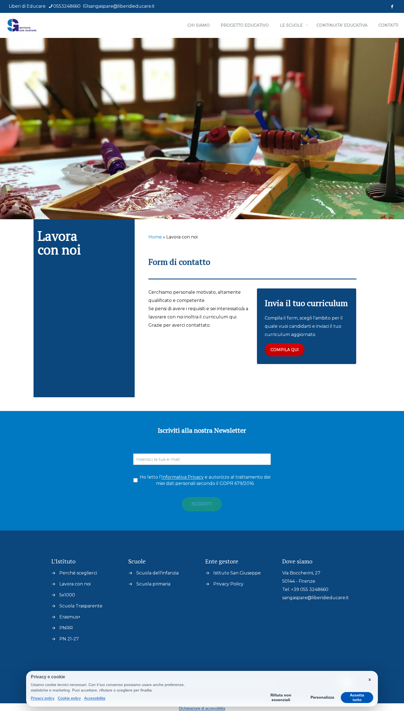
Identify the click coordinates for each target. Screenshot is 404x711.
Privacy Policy (228, 584)
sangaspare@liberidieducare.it (121, 6)
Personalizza (322, 697)
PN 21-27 (69, 638)
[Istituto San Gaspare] (22, 25)
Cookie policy (69, 698)
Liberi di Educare (27, 6)
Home (155, 237)
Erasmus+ (70, 617)
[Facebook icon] (392, 6)
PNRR (66, 628)
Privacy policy (42, 698)
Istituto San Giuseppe (237, 573)
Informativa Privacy (182, 477)
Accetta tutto (357, 697)
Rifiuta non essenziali (280, 697)
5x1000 (67, 595)
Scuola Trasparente (81, 606)
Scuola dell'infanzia (157, 573)
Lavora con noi (75, 584)
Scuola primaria (153, 584)
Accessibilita (94, 698)
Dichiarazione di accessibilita (202, 708)
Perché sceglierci (78, 573)
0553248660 (67, 6)
